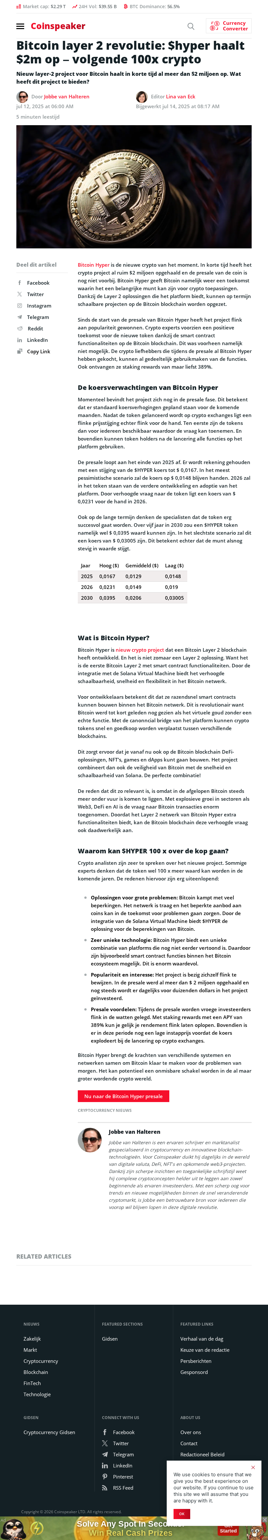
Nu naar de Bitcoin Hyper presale (123, 1096)
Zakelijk (32, 1338)
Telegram (38, 317)
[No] (253, 1467)
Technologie (37, 1394)
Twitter (35, 294)
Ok (182, 1514)
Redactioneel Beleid (202, 1454)
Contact (188, 1443)
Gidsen (110, 1338)
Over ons (190, 1432)
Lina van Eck (180, 96)
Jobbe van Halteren (67, 96)
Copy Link (38, 351)
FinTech (32, 1383)
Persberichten (195, 1361)
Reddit (35, 328)
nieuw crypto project (140, 649)
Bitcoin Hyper (93, 264)
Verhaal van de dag (201, 1338)
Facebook (38, 282)
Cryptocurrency (41, 1361)
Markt (30, 1350)
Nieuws (32, 1324)
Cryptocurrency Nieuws (105, 1110)
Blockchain (36, 1372)
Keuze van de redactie (204, 1350)
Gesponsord (194, 1372)
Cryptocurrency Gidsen (49, 1432)
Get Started (228, 1528)
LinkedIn (37, 340)
